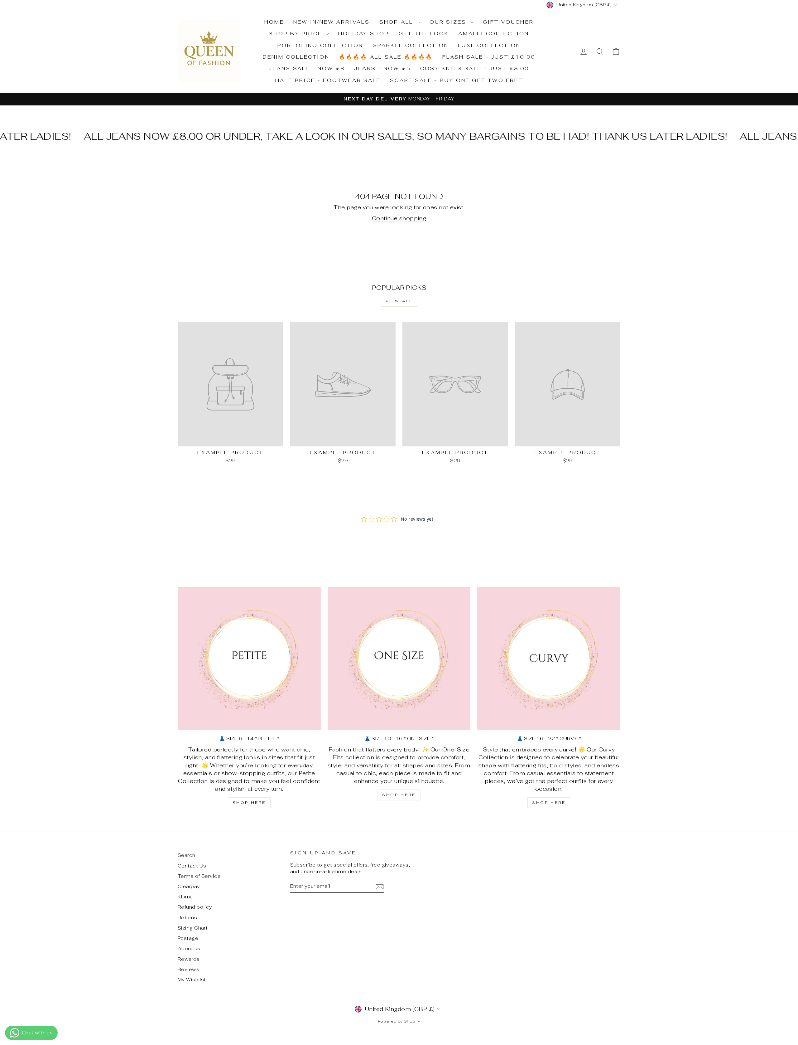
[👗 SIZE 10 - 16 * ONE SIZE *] (399, 658)
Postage (188, 938)
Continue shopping (399, 218)
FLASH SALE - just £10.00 (489, 57)
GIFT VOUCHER (508, 22)
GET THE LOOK (424, 33)
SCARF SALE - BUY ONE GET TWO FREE (456, 80)
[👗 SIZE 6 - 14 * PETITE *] (249, 658)
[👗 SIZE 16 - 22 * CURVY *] (548, 658)
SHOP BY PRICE (296, 33)
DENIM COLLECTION (296, 57)
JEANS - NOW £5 (382, 68)
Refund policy (195, 907)
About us (189, 948)
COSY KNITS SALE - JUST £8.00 (474, 68)
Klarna (185, 897)
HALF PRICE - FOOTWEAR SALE (328, 80)
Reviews (188, 969)
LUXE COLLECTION (489, 45)
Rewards (189, 959)
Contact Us (192, 866)
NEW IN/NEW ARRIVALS (331, 22)
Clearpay (189, 886)
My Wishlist (192, 980)
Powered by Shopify (399, 1021)
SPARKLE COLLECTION (411, 45)
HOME (274, 22)
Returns (187, 918)
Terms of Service (199, 876)
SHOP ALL (397, 22)
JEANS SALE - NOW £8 (307, 68)
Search (186, 855)
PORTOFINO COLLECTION (320, 45)
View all (399, 301)
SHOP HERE (249, 802)
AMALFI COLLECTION (493, 33)
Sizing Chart (193, 928)
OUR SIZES (449, 22)
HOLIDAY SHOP (363, 33)
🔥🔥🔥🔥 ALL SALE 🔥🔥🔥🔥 (386, 57)
